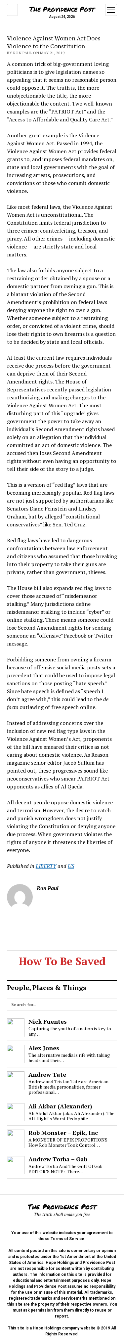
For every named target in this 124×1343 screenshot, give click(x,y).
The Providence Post (62, 9)
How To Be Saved (62, 961)
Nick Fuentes (47, 1021)
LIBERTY (46, 866)
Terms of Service (67, 1238)
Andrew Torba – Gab (57, 1159)
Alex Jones (43, 1048)
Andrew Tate (47, 1074)
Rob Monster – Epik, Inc (63, 1133)
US (71, 866)
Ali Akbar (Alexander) (60, 1106)
